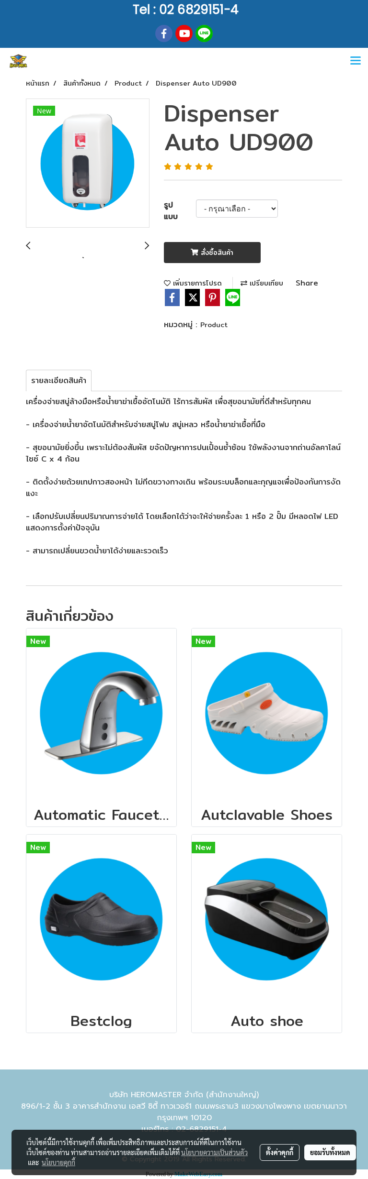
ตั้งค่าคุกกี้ (279, 1152)
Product (214, 325)
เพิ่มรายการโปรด (196, 283)
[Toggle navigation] (355, 61)
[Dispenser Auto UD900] (87, 163)
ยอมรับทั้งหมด (330, 1152)
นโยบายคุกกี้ (58, 1162)
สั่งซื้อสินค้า (215, 252)
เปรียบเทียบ (265, 283)
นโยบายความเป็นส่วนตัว (214, 1152)
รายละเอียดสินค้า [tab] (58, 380)
